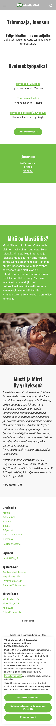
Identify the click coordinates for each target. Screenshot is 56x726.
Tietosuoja (8, 539)
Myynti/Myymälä (11, 576)
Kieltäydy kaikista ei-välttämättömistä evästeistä (28, 707)
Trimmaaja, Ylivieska (28, 83)
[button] (50, 5)
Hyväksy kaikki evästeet (28, 697)
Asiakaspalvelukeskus (14, 572)
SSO (44, 635)
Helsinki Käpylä (10, 558)
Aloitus (6, 512)
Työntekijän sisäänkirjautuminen (25, 635)
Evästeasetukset (28, 717)
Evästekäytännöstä (13, 676)
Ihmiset (6, 525)
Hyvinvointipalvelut (12, 580)
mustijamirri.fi (28, 621)
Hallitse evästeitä (12, 544)
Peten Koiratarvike (12, 612)
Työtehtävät (9, 517)
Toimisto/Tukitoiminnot (15, 585)
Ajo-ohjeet (28, 171)
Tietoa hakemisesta (13, 534)
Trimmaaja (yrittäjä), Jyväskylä (28, 112)
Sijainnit (7, 521)
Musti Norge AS (11, 603)
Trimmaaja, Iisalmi (28, 98)
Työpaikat (8, 530)
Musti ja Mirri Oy (11, 599)
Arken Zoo (8, 607)
